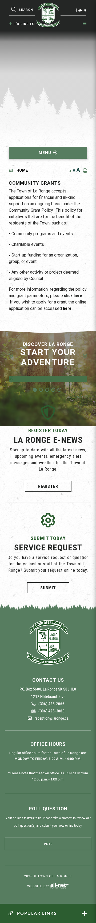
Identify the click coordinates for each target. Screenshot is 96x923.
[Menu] (84, 23)
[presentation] (11, 355)
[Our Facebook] (76, 10)
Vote (48, 844)
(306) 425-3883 (51, 711)
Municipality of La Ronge (48, 15)
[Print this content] (84, 170)
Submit (48, 587)
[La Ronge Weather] (80, 10)
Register (48, 486)
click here (73, 295)
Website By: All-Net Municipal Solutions (59, 886)
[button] (35, 390)
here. (68, 308)
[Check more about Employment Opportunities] (48, 379)
